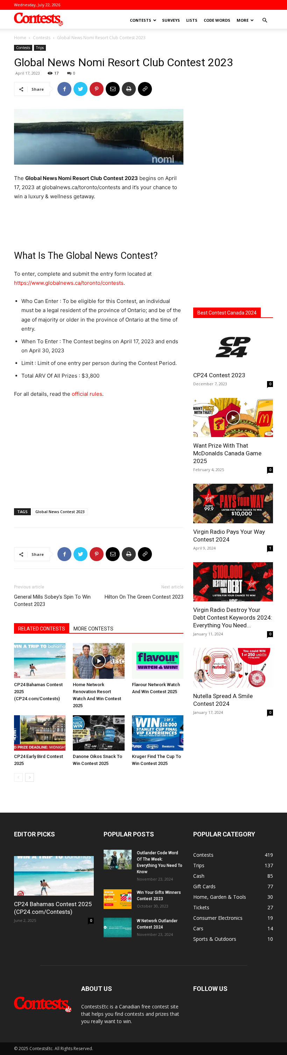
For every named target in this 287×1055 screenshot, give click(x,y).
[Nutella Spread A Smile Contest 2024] (233, 668)
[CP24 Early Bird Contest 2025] (39, 733)
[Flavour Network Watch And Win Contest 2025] (157, 660)
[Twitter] (81, 89)
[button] (264, 20)
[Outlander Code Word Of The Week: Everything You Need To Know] (118, 859)
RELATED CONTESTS (41, 629)
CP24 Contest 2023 (219, 375)
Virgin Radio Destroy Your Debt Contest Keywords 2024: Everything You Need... (232, 617)
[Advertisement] (99, 220)
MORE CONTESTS (93, 629)
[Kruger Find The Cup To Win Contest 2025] (157, 733)
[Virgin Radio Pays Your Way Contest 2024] (233, 503)
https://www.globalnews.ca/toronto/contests (69, 283)
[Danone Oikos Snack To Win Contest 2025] (98, 733)
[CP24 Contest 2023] (233, 347)
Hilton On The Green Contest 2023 (144, 597)
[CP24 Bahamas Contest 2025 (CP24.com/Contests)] (39, 660)
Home (20, 38)
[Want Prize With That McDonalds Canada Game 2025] (233, 417)
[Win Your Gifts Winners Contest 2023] (118, 899)
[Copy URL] (145, 89)
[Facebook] (64, 89)
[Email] (113, 89)
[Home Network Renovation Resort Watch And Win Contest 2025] (98, 660)
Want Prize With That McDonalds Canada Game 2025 (227, 453)
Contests (140, 20)
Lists (191, 20)
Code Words (217, 20)
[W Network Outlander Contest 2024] (118, 927)
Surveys (171, 20)
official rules (87, 394)
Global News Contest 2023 (59, 511)
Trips (40, 47)
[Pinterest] (97, 89)
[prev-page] (18, 777)
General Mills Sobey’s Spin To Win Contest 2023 (52, 600)
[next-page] (29, 777)
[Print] (129, 89)
